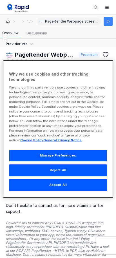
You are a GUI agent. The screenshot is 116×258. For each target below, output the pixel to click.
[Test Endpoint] (108, 21)
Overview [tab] (10, 33)
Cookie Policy (31, 140)
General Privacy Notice (62, 140)
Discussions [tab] (36, 33)
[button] (107, 7)
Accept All (58, 185)
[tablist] (24, 33)
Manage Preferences (58, 156)
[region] (58, 129)
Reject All (58, 170)
